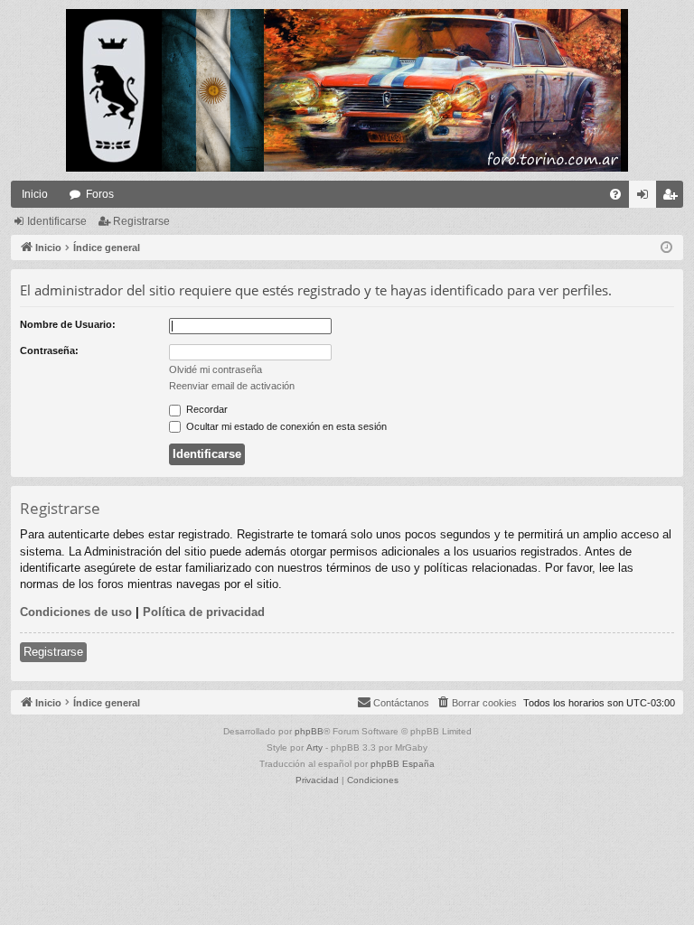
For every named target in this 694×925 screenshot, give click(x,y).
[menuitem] (615, 194)
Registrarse (141, 221)
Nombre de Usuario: (68, 324)
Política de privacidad (204, 612)
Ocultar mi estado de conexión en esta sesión (285, 426)
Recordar (205, 409)
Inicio (35, 194)
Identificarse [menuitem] (646, 198)
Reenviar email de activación (232, 385)
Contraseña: (49, 350)
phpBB (309, 731)
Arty (314, 747)
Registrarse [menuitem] (673, 198)
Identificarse (57, 221)
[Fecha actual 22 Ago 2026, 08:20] (666, 248)
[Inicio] (347, 90)
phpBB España (402, 764)
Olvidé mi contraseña (215, 369)
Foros (100, 194)
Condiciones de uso (76, 612)
